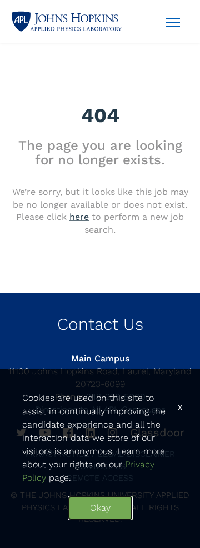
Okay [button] (100, 507)
